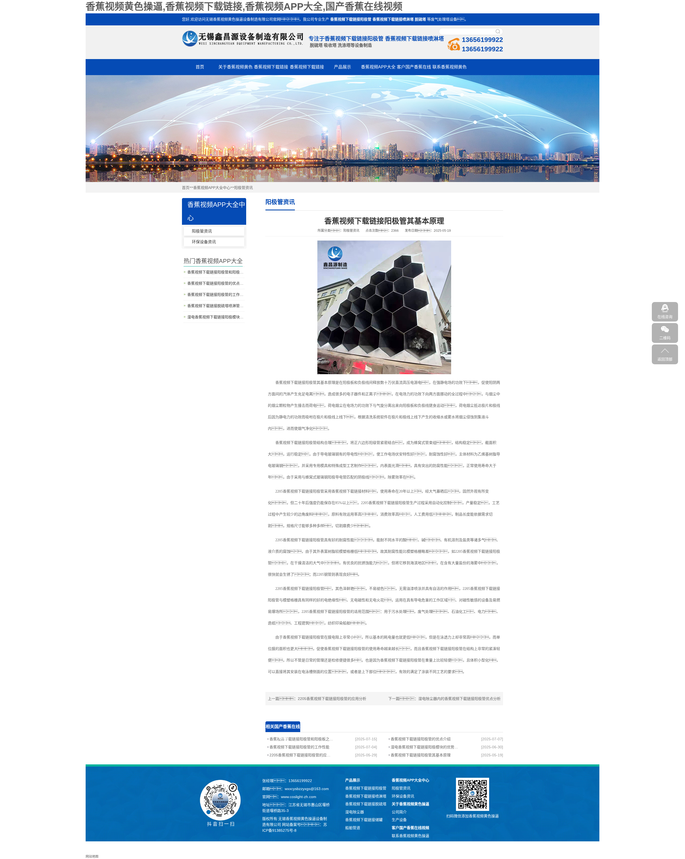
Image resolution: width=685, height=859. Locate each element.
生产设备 (399, 820)
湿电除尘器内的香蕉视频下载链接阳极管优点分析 (459, 699)
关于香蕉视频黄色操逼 (410, 804)
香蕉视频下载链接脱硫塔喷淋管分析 (216, 306)
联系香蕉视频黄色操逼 (410, 836)
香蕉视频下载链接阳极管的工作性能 (299, 747)
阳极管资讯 (243, 188)
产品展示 (342, 67)
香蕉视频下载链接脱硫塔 (365, 804)
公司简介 (399, 812)
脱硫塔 (420, 19)
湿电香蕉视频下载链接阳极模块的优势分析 (424, 747)
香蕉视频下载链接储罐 (364, 820)
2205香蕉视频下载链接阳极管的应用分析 (332, 699)
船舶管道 (352, 828)
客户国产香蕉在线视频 (410, 828)
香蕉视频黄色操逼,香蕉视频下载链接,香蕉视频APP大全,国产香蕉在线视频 (244, 6)
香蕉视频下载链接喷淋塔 (393, 19)
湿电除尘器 (354, 812)
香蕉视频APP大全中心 (211, 188)
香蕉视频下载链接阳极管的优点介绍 (421, 739)
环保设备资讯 (204, 241)
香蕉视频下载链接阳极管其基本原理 (421, 755)
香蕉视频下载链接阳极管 (350, 19)
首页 (200, 67)
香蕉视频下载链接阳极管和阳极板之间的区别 (301, 739)
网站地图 (92, 856)
